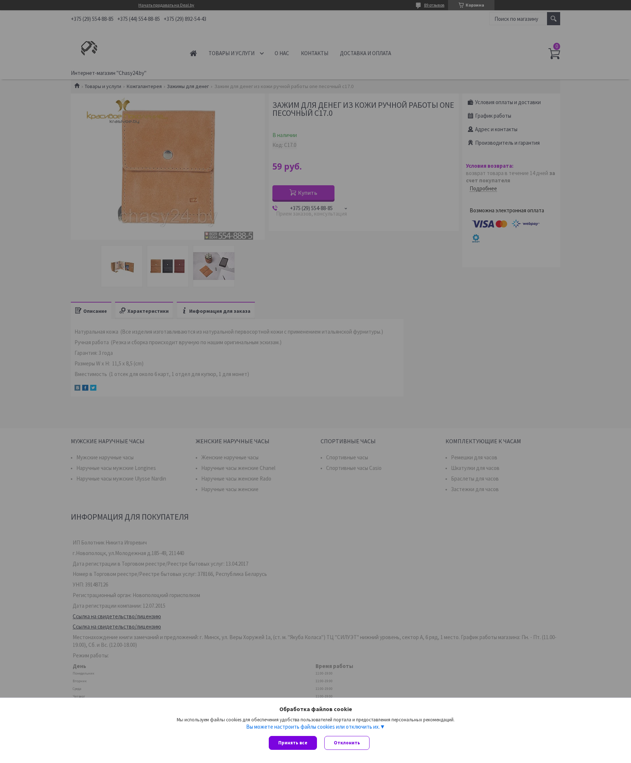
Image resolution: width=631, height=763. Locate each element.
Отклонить (347, 743)
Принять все (292, 743)
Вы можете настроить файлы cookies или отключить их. (313, 727)
